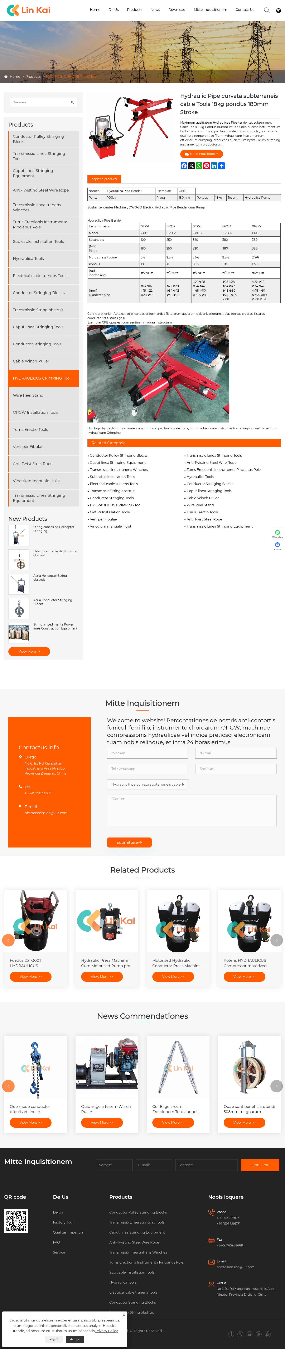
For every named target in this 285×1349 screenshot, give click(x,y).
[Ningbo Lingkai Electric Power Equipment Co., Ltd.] (28, 5)
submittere (129, 842)
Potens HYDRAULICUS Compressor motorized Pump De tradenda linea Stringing (247, 963)
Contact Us (245, 10)
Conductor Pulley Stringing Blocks (38, 139)
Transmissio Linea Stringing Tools (39, 156)
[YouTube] (258, 1334)
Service (59, 1252)
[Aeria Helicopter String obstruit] (19, 576)
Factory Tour (63, 1222)
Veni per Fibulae (28, 446)
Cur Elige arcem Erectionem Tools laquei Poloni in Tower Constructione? (174, 1109)
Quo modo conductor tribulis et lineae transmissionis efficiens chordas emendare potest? (35, 1109)
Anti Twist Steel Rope (33, 463)
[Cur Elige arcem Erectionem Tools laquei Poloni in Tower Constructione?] (178, 1067)
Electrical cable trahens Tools (40, 275)
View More (28, 651)
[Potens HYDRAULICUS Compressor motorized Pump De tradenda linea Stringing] (249, 921)
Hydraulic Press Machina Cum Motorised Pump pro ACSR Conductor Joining (105, 963)
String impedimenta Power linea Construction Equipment (55, 627)
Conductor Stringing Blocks (39, 293)
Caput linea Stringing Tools (38, 327)
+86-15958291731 (38, 793)
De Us (114, 10)
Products (134, 10)
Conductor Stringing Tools (37, 344)
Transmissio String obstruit (38, 310)
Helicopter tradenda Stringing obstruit (55, 553)
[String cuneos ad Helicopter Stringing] (19, 527)
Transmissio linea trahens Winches (37, 207)
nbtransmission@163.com (46, 813)
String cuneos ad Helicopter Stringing (53, 529)
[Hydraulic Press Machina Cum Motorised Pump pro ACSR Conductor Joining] (107, 921)
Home (95, 10)
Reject (54, 1339)
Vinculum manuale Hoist (36, 481)
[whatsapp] (267, 1334)
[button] (8, 940)
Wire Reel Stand (28, 395)
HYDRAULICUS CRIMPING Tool (71, 77)
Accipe (75, 1339)
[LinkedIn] (249, 1334)
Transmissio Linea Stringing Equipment (39, 498)
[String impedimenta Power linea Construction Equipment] (19, 625)
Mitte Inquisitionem (210, 10)
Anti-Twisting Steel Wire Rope (41, 190)
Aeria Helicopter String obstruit (50, 578)
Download (176, 10)
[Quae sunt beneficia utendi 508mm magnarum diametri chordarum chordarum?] (249, 1067)
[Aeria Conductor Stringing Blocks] (19, 600)
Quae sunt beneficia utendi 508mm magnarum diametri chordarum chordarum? (249, 1109)
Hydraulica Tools (28, 258)
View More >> (31, 977)
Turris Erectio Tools (30, 429)
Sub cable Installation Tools (38, 241)
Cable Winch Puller (31, 361)
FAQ (56, 1242)
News (155, 10)
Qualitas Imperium (68, 1232)
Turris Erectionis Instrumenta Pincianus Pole (40, 224)
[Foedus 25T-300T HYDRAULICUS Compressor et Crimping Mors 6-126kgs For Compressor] (35, 921)
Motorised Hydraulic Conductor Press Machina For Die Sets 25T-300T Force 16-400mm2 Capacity (176, 963)
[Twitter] (240, 1334)
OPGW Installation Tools (35, 412)
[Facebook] (231, 1334)
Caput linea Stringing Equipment (33, 173)
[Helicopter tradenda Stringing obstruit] (19, 551)
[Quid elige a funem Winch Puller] (107, 1067)
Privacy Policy (106, 1331)
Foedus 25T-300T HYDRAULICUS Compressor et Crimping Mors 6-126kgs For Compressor (33, 963)
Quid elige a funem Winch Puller (106, 1109)
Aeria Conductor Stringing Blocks (52, 602)
